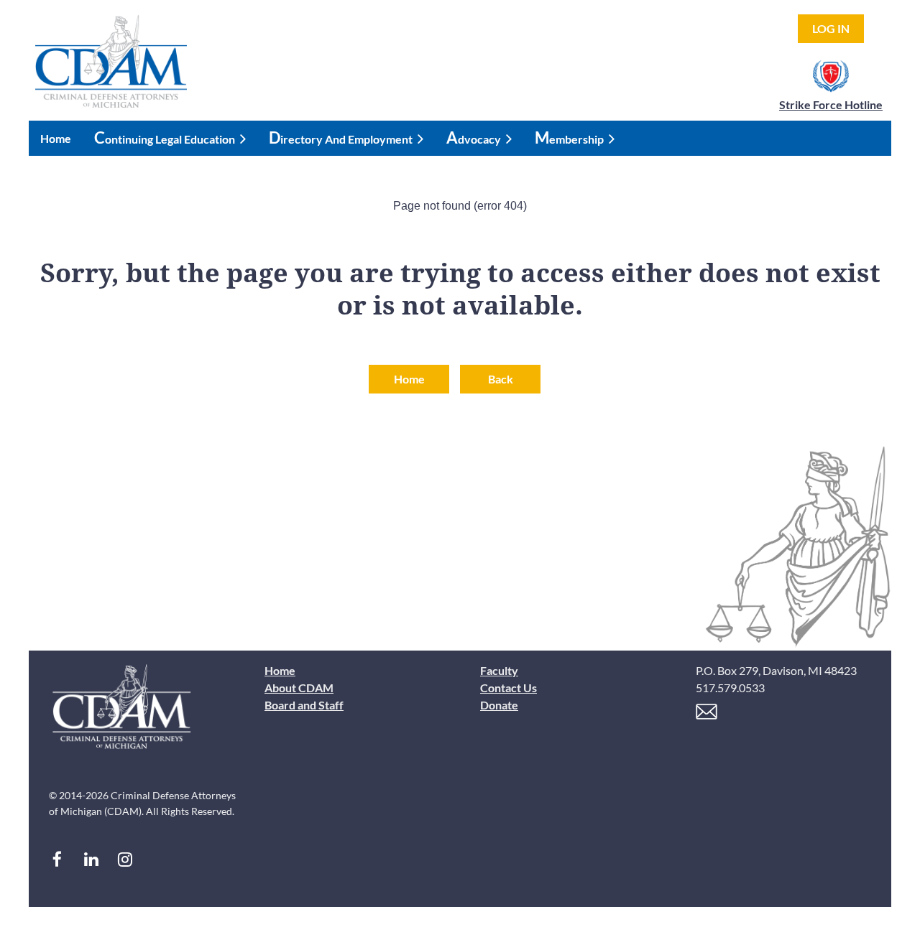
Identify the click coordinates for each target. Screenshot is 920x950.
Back (500, 379)
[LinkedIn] (91, 859)
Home (409, 379)
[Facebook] (57, 859)
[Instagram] (124, 859)
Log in (831, 28)
